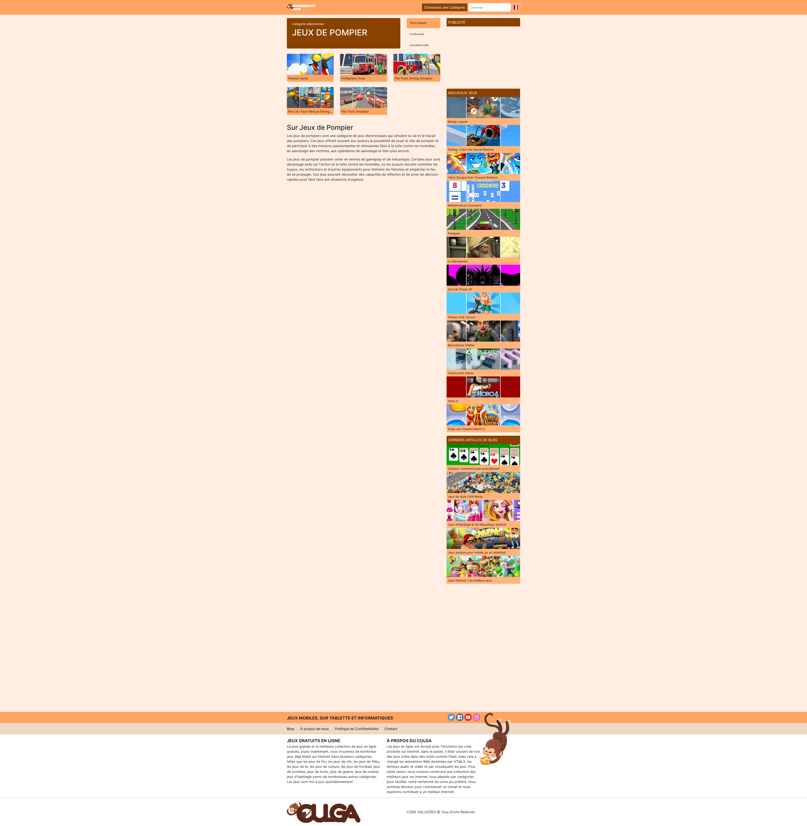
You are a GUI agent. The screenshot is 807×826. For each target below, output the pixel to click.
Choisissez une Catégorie (444, 7)
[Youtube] (468, 717)
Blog (290, 729)
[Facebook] (459, 717)
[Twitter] (451, 717)
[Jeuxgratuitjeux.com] (301, 7)
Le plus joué (417, 34)
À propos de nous (314, 729)
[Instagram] (476, 717)
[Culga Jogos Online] (323, 811)
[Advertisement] (483, 55)
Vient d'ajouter (418, 22)
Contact (391, 729)
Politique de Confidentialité (356, 729)
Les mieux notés (419, 45)
